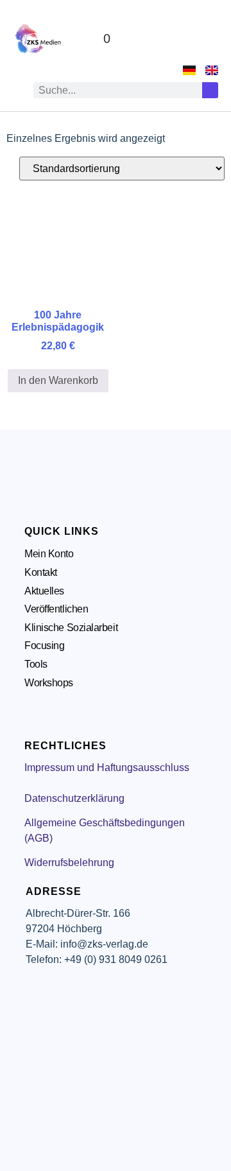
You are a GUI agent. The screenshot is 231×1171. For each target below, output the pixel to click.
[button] (206, 38)
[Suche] (210, 90)
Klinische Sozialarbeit (70, 627)
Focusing (44, 645)
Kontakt (40, 572)
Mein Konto (49, 553)
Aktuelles (44, 591)
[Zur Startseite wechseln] (38, 38)
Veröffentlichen (56, 608)
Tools (35, 664)
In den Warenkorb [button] (58, 380)
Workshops (48, 682)
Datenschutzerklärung (74, 798)
